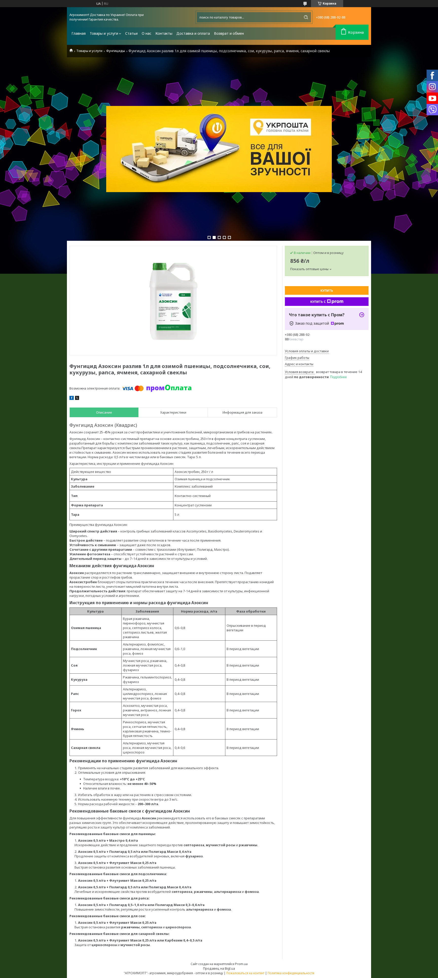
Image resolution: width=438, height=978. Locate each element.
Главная (78, 33)
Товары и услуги (104, 33)
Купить (326, 290)
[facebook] (71, 398)
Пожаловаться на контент (245, 973)
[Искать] (306, 17)
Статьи (131, 33)
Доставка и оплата (193, 33)
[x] (77, 398)
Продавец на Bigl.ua (219, 968)
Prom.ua (241, 964)
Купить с (318, 302)
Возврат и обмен (229, 33)
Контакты (163, 33)
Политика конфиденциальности (291, 973)
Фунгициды (115, 51)
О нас (146, 33)
